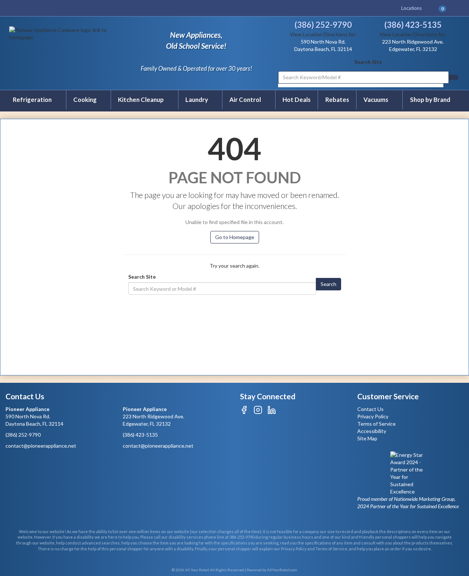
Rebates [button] (337, 99)
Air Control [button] (245, 99)
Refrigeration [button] (33, 99)
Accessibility (371, 431)
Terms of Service (376, 424)
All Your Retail (197, 570)
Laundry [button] (197, 99)
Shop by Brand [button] (430, 99)
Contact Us (370, 409)
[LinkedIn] (271, 412)
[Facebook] (244, 412)
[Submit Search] (453, 77)
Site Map (367, 438)
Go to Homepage (234, 237)
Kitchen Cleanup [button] (141, 99)
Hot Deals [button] (296, 99)
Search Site (368, 62)
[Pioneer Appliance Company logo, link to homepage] (63, 52)
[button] (445, 8)
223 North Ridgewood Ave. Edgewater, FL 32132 (153, 416)
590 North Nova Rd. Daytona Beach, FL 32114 (34, 416)
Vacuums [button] (376, 99)
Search (328, 284)
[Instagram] (258, 412)
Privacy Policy (372, 416)
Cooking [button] (85, 99)
